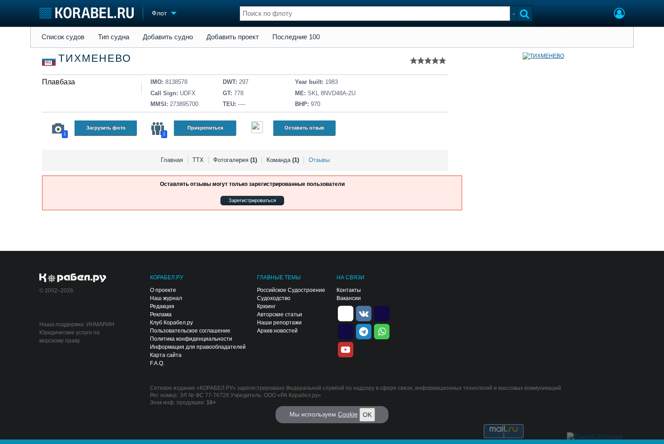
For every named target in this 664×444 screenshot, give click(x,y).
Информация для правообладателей (198, 347)
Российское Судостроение (291, 290)
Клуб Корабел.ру (171, 322)
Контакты (349, 290)
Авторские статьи (279, 314)
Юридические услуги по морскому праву (69, 336)
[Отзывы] (257, 128)
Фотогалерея (235, 160)
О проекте (163, 290)
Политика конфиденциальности (191, 339)
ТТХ (198, 160)
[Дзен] (346, 313)
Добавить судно (168, 37)
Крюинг (266, 306)
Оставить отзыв (304, 127)
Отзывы (319, 160)
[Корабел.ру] (73, 278)
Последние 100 (296, 37)
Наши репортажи (279, 322)
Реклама (161, 314)
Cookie (348, 414)
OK (367, 414)
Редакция (162, 306)
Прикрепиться (205, 127)
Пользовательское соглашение (190, 331)
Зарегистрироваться (252, 200)
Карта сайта (166, 355)
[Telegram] (364, 331)
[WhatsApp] (382, 331)
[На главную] (86, 12)
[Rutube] (382, 313)
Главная (172, 160)
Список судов (63, 37)
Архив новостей (277, 331)
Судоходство (273, 298)
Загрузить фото (106, 127)
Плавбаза (58, 82)
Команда (283, 160)
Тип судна (113, 37)
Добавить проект (232, 37)
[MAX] (346, 331)
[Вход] (619, 14)
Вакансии (349, 298)
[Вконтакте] (364, 313)
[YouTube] (346, 349)
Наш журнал (166, 298)
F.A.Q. (157, 363)
